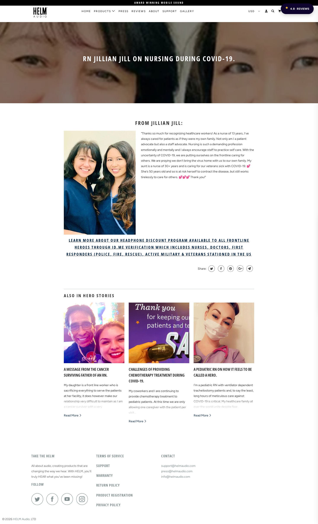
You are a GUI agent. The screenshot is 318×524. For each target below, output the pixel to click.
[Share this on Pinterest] (230, 268)
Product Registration (114, 495)
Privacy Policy (108, 505)
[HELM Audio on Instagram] (83, 499)
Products (103, 11)
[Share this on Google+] (239, 268)
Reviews (139, 11)
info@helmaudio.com (175, 477)
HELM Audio (21, 519)
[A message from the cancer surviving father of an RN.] (94, 333)
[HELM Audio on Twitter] (38, 499)
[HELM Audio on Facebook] (53, 499)
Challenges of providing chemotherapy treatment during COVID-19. (157, 375)
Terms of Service (110, 456)
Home (86, 11)
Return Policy (108, 485)
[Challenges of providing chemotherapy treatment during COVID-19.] (159, 333)
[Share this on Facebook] (220, 268)
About (154, 11)
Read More (71, 415)
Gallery (187, 11)
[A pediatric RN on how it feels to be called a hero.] (224, 333)
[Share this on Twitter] (211, 268)
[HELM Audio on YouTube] (68, 499)
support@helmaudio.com (178, 466)
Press (123, 11)
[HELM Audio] (53, 12)
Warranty (104, 475)
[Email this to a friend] (249, 268)
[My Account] (266, 11)
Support (169, 11)
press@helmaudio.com (177, 471)
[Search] (273, 11)
